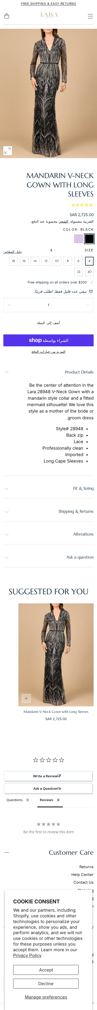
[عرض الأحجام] (26, 698)
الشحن (63, 221)
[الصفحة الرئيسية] (48, 16)
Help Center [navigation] (82, 874)
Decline (46, 983)
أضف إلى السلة (48, 323)
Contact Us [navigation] (83, 882)
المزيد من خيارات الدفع (48, 352)
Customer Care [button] (71, 852)
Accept (46, 969)
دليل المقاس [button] (12, 252)
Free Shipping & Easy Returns (48, 3)
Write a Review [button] (45, 776)
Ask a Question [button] (45, 788)
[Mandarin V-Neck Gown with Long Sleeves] (56, 654)
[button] (90, 16)
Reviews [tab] (46, 799)
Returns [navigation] (86, 867)
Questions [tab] (14, 799)
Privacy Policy (27, 955)
